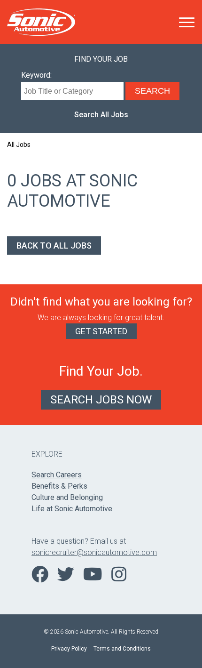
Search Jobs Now (101, 399)
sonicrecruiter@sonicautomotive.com (94, 552)
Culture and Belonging (67, 497)
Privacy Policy (69, 648)
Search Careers (56, 474)
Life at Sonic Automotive (71, 508)
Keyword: (36, 75)
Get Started (101, 331)
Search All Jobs (101, 114)
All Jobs (19, 144)
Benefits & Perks (59, 486)
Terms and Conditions (122, 648)
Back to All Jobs (54, 245)
